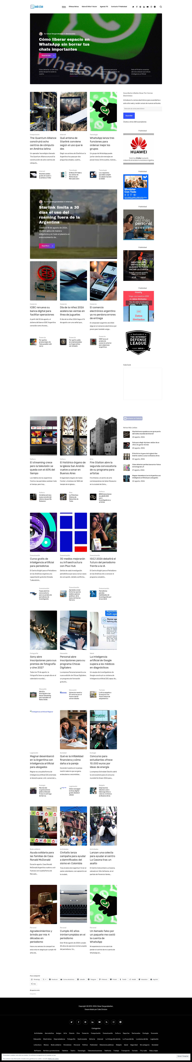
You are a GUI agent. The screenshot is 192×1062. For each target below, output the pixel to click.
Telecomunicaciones (95, 1051)
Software (37, 1051)
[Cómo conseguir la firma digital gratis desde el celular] (73, 791)
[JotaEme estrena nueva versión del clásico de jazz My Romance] (43, 497)
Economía (154, 1033)
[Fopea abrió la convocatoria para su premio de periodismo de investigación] (43, 594)
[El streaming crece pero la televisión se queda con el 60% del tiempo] (43, 451)
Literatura (37, 1045)
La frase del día (128, 1039)
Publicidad (93, 1045)
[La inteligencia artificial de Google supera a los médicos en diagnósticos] (103, 645)
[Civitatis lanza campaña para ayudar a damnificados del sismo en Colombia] (73, 841)
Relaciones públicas (107, 1045)
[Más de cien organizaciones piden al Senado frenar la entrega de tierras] (43, 791)
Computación (35, 135)
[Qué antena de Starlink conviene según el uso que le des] (73, 126)
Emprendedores (59, 1039)
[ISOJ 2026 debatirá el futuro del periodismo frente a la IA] (103, 546)
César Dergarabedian (55, 34)
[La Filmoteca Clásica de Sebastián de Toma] (73, 497)
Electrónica (47, 1039)
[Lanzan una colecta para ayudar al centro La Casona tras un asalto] (103, 841)
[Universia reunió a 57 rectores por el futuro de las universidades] (73, 694)
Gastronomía (82, 1039)
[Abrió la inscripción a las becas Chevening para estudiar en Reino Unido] (43, 694)
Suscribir (129, 116)
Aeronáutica (49, 1033)
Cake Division (102, 1009)
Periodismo (67, 1045)
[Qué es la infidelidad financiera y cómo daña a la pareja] (73, 743)
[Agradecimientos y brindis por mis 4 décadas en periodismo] (43, 919)
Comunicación (35, 555)
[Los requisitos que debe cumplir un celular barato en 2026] (103, 175)
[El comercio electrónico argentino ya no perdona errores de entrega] (103, 296)
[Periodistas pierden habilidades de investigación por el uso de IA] (103, 594)
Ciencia (71, 1033)
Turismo (102, 690)
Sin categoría (144, 1045)
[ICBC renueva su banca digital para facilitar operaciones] (43, 294)
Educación (63, 653)
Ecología (93, 753)
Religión (102, 785)
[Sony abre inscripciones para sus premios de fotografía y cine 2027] (43, 645)
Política (85, 1045)
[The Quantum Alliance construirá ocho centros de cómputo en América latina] (43, 128)
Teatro (72, 1051)
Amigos (58, 1033)
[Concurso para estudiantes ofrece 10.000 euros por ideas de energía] (103, 745)
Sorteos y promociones (51, 1051)
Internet (63, 135)
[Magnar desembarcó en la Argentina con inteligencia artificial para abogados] (43, 745)
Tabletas (65, 1051)
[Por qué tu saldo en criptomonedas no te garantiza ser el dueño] (73, 342)
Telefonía (107, 1051)
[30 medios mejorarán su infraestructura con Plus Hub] (73, 546)
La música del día (142, 1039)
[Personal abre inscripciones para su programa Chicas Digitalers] (73, 647)
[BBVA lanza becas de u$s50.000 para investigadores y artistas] (103, 497)
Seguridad (134, 1045)
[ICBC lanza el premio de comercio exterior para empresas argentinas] (103, 342)
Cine (70, 492)
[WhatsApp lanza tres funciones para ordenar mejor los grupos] (103, 126)
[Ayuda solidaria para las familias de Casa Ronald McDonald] (43, 841)
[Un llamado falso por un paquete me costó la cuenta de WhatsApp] (103, 919)
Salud (92, 653)
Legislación (34, 753)
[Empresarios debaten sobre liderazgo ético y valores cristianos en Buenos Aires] (103, 791)
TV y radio (143, 1051)
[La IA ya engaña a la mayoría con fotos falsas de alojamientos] (103, 694)
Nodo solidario (35, 849)
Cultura (33, 459)
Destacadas (136, 1033)
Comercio (33, 304)
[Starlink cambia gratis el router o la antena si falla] (43, 175)
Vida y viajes (153, 1051)
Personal (33, 928)
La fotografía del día (113, 1039)
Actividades (64, 849)
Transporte (125, 1051)
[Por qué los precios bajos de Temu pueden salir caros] (43, 342)
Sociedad (63, 753)
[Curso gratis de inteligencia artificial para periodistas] (43, 547)
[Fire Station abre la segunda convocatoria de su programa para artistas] (103, 451)
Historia (92, 1039)
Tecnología (94, 135)
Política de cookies (53, 1058)
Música (46, 1045)
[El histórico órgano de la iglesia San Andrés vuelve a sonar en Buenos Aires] (73, 451)
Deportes (126, 1033)
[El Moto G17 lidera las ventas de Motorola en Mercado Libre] (73, 175)
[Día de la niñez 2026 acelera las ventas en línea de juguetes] (73, 292)
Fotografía (34, 653)
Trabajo (116, 1051)
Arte (91, 459)
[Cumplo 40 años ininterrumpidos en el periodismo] (73, 918)
